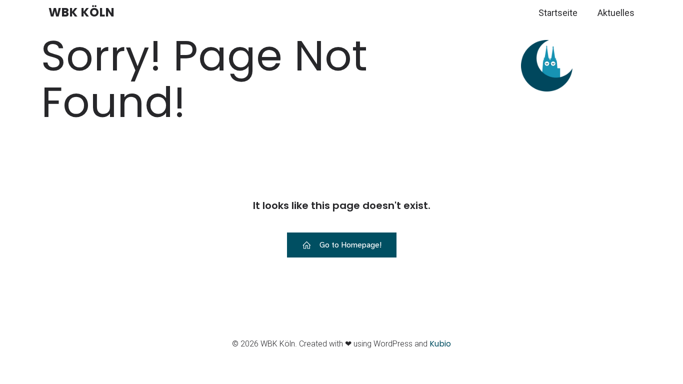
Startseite (558, 13)
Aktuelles (616, 13)
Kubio (440, 344)
